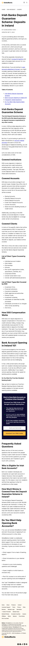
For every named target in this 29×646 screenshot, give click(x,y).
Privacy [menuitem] (19, 607)
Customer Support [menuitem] (6, 607)
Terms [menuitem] (13, 607)
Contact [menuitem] (19, 604)
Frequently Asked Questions (13, 99)
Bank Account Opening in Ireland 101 (16, 97)
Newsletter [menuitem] (19, 609)
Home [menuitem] (3, 604)
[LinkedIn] (24, 644)
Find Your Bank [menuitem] (5, 618)
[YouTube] (18, 644)
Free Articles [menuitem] (22, 616)
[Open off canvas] (24, 2)
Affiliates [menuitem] (4, 616)
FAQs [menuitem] (24, 607)
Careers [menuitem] (24, 614)
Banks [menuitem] (9, 616)
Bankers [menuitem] (15, 616)
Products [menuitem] (13, 604)
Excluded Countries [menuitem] (15, 614)
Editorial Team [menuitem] (16, 611)
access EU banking (17, 59)
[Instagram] (20, 644)
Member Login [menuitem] (11, 609)
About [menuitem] (8, 604)
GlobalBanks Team (10, 29)
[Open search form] (26, 2)
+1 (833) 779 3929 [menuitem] (6, 611)
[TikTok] (22, 644)
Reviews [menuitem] (4, 609)
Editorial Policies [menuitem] (5, 614)
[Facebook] (26, 644)
